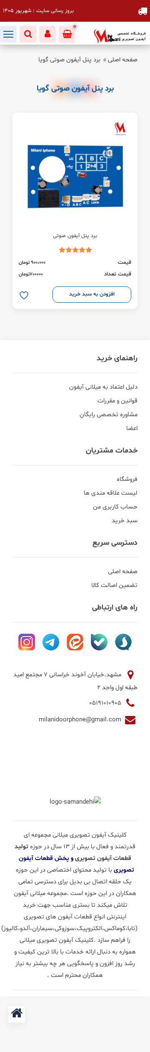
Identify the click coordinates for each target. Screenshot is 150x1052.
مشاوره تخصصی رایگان (109, 414)
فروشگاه (127, 479)
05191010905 (106, 703)
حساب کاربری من (115, 507)
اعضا (132, 428)
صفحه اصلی (123, 60)
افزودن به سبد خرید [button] (92, 294)
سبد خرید (125, 520)
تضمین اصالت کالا (114, 585)
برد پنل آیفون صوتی (75, 236)
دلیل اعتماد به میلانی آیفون (103, 387)
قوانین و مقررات (118, 401)
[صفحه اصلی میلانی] (16, 1014)
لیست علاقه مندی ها (111, 493)
